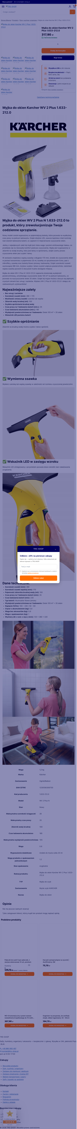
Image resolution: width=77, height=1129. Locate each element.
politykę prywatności (33, 573)
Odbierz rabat (38, 578)
